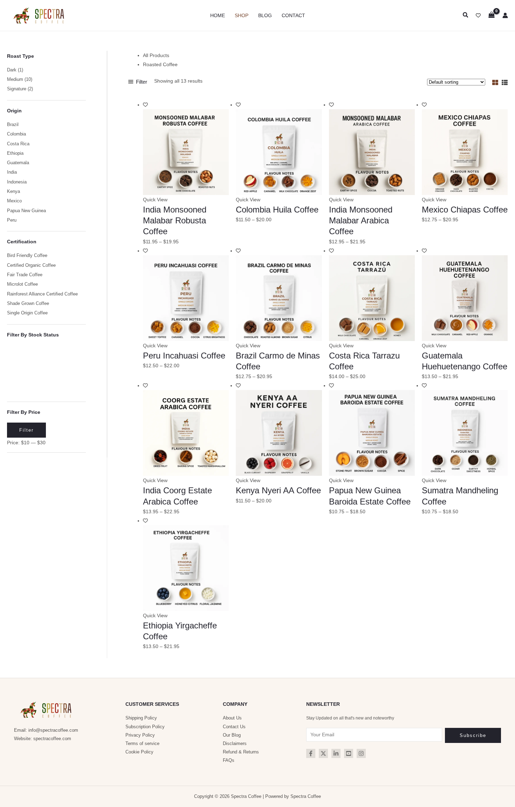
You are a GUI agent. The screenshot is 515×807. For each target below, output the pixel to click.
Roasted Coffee (160, 64)
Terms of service (142, 743)
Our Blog (232, 735)
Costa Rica (18, 143)
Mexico (14, 201)
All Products (156, 55)
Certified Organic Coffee (31, 265)
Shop (241, 15)
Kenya (13, 191)
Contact (293, 15)
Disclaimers (235, 743)
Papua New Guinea (26, 210)
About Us (232, 718)
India (12, 172)
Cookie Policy (139, 751)
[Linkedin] (336, 753)
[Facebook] (310, 753)
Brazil (13, 124)
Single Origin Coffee (27, 313)
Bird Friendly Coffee (27, 255)
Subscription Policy (145, 726)
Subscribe (473, 735)
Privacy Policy (140, 735)
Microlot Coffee (22, 284)
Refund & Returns (241, 751)
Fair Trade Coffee (24, 274)
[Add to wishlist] (145, 104)
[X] (323, 753)
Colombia (16, 134)
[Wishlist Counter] (478, 15)
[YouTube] (348, 753)
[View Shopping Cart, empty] (491, 15)
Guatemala (18, 162)
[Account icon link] (505, 15)
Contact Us (234, 726)
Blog (265, 15)
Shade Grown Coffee (28, 303)
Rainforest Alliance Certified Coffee (42, 294)
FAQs (228, 760)
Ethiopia (15, 153)
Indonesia (17, 182)
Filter (26, 430)
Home (217, 15)
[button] (466, 15)
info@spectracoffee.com (53, 730)
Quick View (155, 199)
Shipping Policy (141, 718)
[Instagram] (361, 753)
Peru (11, 220)
